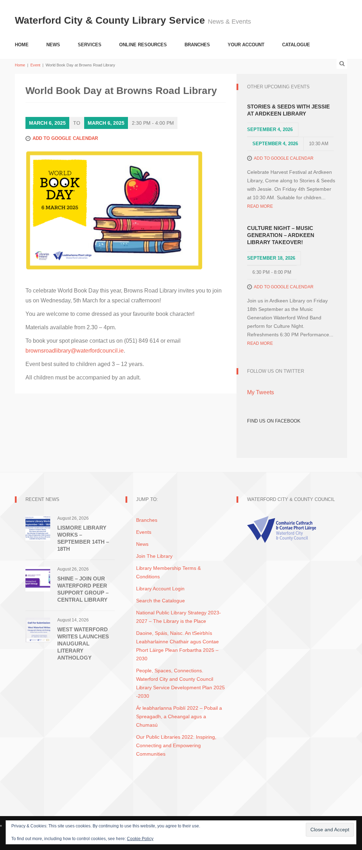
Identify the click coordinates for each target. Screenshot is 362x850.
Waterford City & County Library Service (111, 20)
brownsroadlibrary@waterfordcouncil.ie (74, 351)
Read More (260, 206)
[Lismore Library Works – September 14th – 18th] (37, 528)
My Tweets (260, 392)
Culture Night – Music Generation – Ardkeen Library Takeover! (280, 235)
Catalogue (296, 44)
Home (22, 44)
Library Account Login (160, 588)
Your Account (246, 44)
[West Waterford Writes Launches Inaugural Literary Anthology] (37, 629)
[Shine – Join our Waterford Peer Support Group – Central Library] (37, 578)
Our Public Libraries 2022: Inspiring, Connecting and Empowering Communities (176, 745)
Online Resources (143, 44)
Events (143, 532)
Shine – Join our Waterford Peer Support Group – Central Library (83, 589)
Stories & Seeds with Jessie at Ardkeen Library (288, 110)
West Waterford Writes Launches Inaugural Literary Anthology (83, 643)
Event (35, 65)
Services (89, 44)
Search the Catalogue (160, 600)
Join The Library (154, 556)
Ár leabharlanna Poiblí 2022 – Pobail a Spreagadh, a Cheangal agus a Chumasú (179, 716)
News (53, 44)
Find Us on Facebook (273, 421)
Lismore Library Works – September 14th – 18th (83, 538)
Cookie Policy (140, 838)
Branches (197, 44)
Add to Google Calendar (65, 138)
